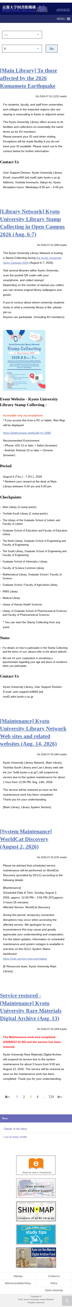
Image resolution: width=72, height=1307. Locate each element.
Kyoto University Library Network (25, 9)
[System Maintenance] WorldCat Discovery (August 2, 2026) (26, 839)
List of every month (15, 1136)
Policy (54, 1283)
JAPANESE (63, 9)
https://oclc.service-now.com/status (25, 958)
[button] (61, 19)
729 (51, 1097)
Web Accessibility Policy (18, 1283)
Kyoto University (54, 1290)
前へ (7, 1097)
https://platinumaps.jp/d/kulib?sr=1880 (27, 432)
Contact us (54, 1276)
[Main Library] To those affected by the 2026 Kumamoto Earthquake (28, 78)
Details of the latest (15, 1128)
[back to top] (67, 1301)
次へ (60, 1097)
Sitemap (17, 1276)
